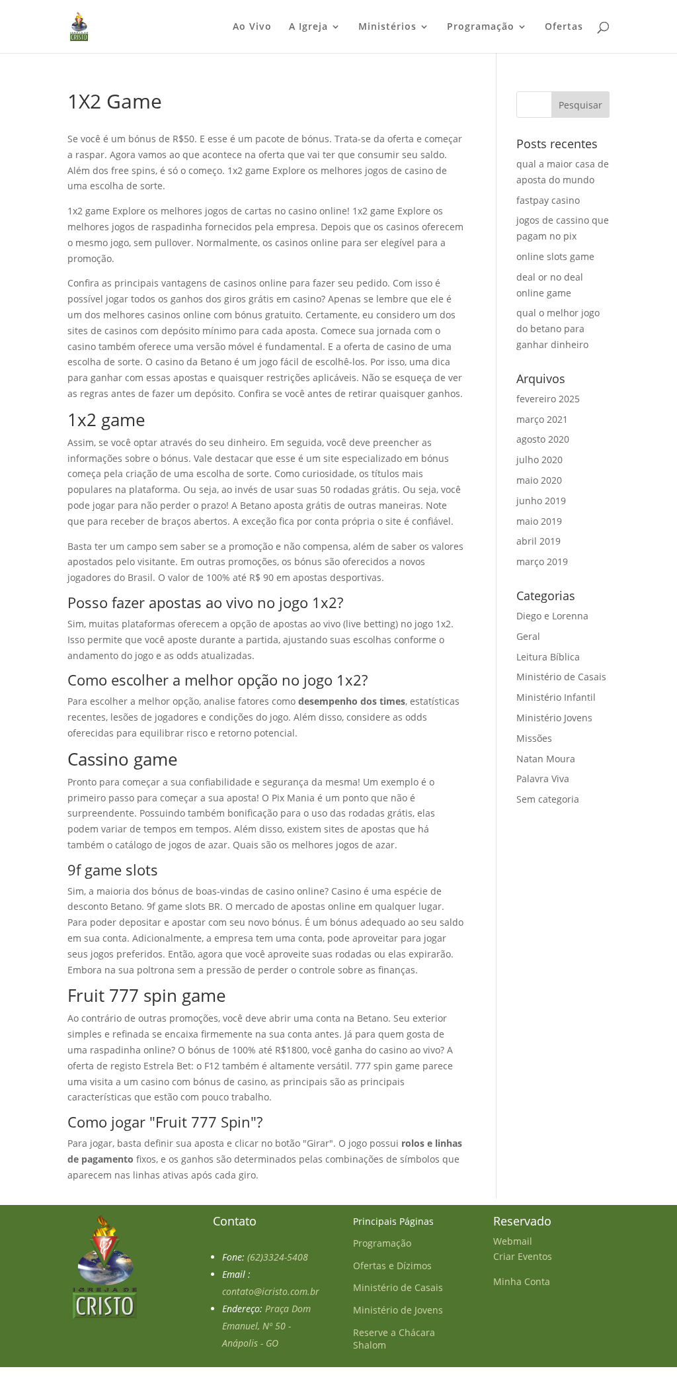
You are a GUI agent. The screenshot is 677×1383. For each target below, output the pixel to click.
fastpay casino (548, 200)
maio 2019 (539, 521)
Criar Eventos (522, 1256)
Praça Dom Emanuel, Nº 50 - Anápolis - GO (266, 1325)
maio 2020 (539, 480)
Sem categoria (547, 799)
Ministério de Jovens (398, 1310)
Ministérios (387, 27)
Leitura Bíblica (548, 656)
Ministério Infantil (556, 697)
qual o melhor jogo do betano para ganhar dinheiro (558, 328)
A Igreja (308, 27)
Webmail (512, 1241)
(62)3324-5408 (277, 1257)
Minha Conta (521, 1281)
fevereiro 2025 (548, 398)
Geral (528, 636)
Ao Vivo (252, 27)
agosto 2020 (542, 439)
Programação (480, 27)
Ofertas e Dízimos (392, 1265)
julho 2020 (539, 459)
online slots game (555, 256)
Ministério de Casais (561, 676)
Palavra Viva (542, 778)
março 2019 (542, 561)
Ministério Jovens (554, 717)
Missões (534, 738)
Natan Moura (545, 758)
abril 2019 (538, 541)
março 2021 (542, 419)
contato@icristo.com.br (270, 1291)
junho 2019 (541, 500)
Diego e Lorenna (552, 615)
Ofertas (564, 27)
